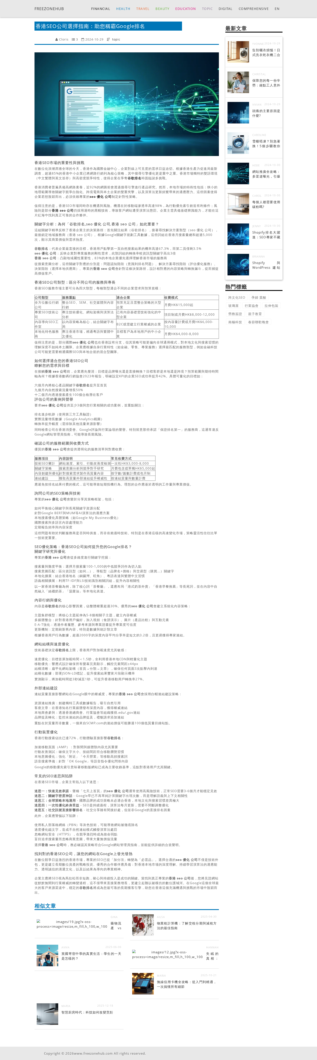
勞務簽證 (235, 314)
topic (116, 39)
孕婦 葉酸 (258, 297)
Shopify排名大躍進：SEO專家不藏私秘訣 (266, 237)
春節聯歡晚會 (258, 322)
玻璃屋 (233, 305)
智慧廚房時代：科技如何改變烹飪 (87, 1012)
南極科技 (235, 322)
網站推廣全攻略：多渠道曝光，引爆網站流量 (266, 176)
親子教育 (255, 314)
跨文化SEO (236, 297)
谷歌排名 (134, 178)
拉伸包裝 (271, 305)
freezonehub (49, 8)
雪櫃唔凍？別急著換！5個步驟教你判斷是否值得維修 (266, 146)
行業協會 (252, 305)
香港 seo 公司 (63, 210)
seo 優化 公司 (101, 196)
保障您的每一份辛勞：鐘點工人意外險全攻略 (266, 85)
